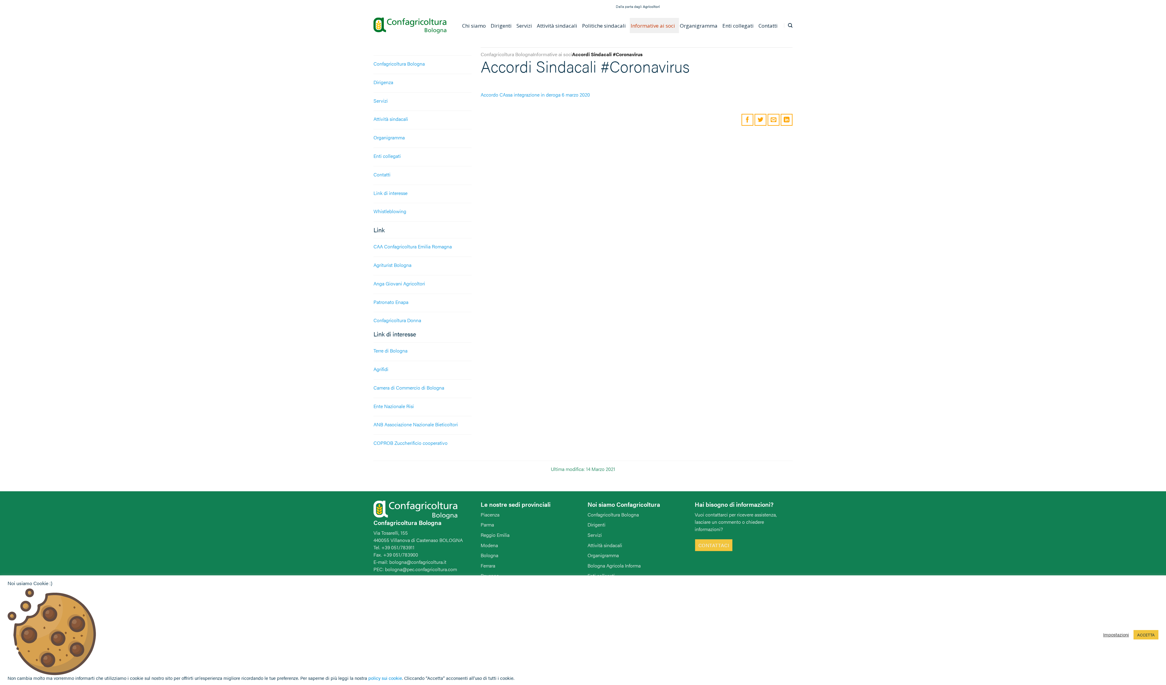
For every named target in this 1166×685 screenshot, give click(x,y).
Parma (487, 524)
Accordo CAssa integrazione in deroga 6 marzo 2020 (535, 94)
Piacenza (490, 514)
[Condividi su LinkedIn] (787, 120)
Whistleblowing (389, 211)
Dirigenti (596, 524)
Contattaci (713, 545)
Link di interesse (390, 192)
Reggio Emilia (495, 534)
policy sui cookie (385, 678)
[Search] (790, 25)
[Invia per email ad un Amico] (773, 120)
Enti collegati (387, 155)
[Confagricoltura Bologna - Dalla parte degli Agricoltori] (409, 26)
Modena (489, 545)
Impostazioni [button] (1116, 634)
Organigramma (389, 137)
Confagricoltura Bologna (399, 63)
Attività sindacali (390, 118)
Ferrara (488, 565)
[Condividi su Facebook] (747, 120)
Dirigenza (383, 82)
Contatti (381, 174)
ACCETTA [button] (1146, 635)
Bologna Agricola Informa (614, 565)
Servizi (380, 100)
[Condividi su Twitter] (760, 120)
